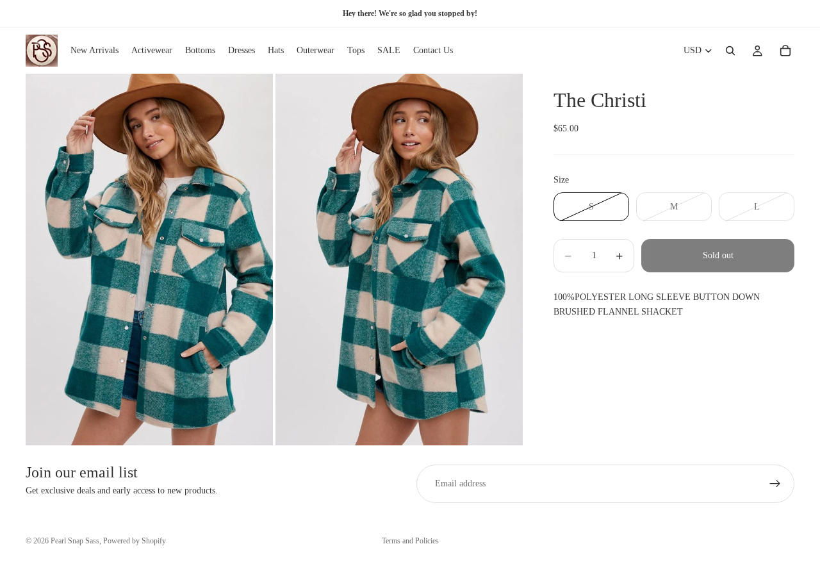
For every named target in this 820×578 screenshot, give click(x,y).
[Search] (730, 51)
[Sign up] (775, 483)
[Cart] (785, 51)
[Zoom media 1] (149, 259)
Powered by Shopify (134, 540)
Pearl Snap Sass (75, 540)
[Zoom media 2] (399, 259)
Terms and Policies (410, 540)
